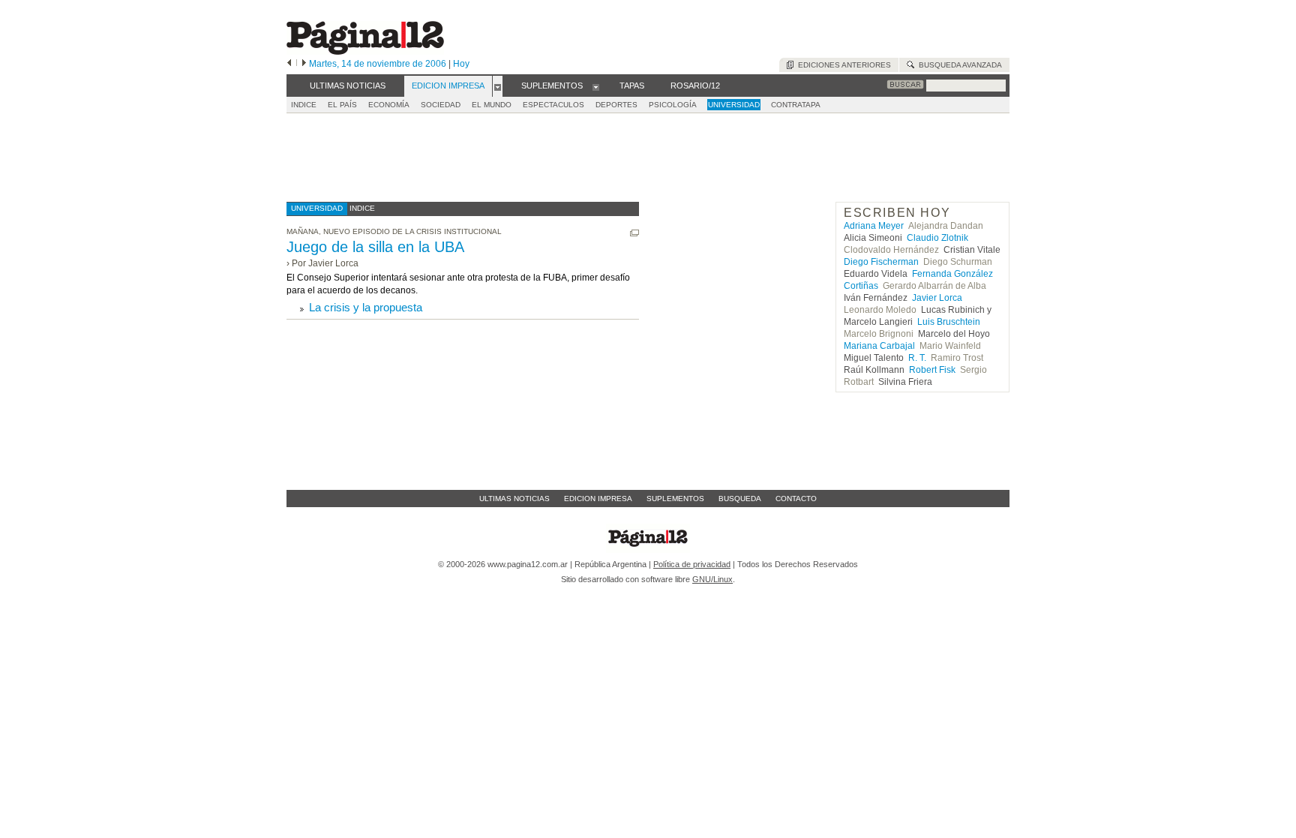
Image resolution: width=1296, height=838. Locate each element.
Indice (303, 105)
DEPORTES (617, 105)
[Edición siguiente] (304, 64)
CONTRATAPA (795, 105)
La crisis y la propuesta (365, 307)
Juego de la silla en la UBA (375, 247)
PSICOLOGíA (673, 105)
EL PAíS (342, 105)
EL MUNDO (492, 105)
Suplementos (675, 498)
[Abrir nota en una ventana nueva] (634, 233)
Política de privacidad (691, 564)
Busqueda (739, 498)
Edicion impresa (598, 498)
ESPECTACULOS (553, 105)
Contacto (796, 498)
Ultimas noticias (514, 498)
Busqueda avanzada (958, 65)
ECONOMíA (389, 105)
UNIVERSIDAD (734, 105)
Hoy (461, 64)
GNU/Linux (712, 579)
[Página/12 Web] (365, 51)
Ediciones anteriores (842, 65)
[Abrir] (497, 86)
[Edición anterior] (289, 64)
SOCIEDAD (440, 105)
